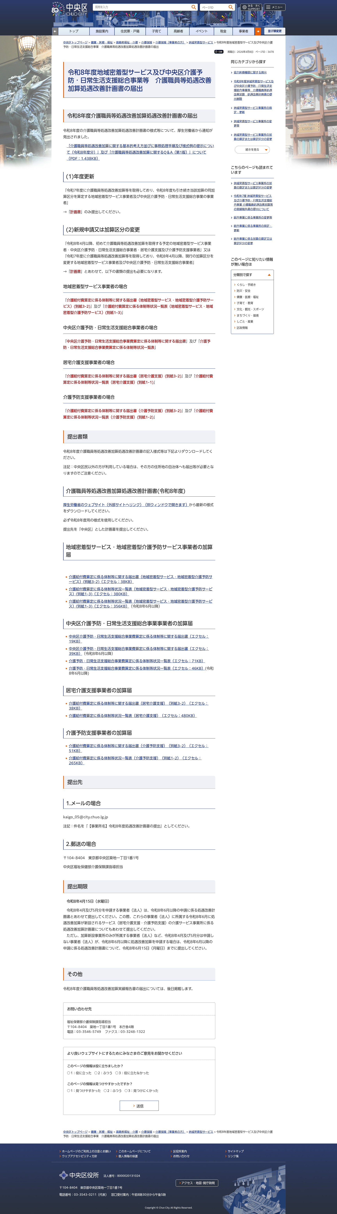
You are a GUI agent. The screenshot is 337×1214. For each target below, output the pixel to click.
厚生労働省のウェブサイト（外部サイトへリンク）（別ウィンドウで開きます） (126, 505)
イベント (202, 31)
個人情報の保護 (128, 1156)
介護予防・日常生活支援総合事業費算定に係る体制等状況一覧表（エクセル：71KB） (137, 661)
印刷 (220, 52)
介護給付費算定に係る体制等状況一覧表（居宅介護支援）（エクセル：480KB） (133, 715)
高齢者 (178, 31)
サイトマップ (236, 1151)
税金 (223, 31)
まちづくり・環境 (248, 315)
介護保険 (146, 42)
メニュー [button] (277, 7)
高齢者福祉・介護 (127, 42)
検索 (193, 7)
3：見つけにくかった (143, 1090)
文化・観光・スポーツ (250, 309)
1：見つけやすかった (86, 1090)
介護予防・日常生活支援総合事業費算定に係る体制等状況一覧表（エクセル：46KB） (137, 668)
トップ (73, 31)
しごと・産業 (245, 321)
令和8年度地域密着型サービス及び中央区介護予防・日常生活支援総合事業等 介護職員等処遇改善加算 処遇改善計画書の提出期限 (254, 90)
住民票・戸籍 (130, 31)
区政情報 (242, 327)
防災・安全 (243, 290)
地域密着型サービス (201, 42)
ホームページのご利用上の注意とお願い (86, 1151)
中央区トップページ (75, 42)
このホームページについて (135, 1151)
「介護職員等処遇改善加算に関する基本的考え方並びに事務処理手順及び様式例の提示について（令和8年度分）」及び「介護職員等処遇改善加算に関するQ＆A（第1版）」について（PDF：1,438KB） (140, 152)
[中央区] (70, 9)
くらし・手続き (246, 284)
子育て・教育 (245, 303)
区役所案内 (180, 1151)
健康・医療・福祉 (102, 42)
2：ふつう (105, 1073)
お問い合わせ (181, 1156)
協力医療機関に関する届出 (250, 72)
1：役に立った (81, 1073)
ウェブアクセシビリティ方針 (79, 1156)
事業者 (243, 31)
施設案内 (102, 31)
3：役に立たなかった (134, 1073)
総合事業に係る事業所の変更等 (253, 217)
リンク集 (233, 1156)
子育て (156, 31)
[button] (258, 31)
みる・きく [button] (254, 7)
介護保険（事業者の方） (170, 42)
